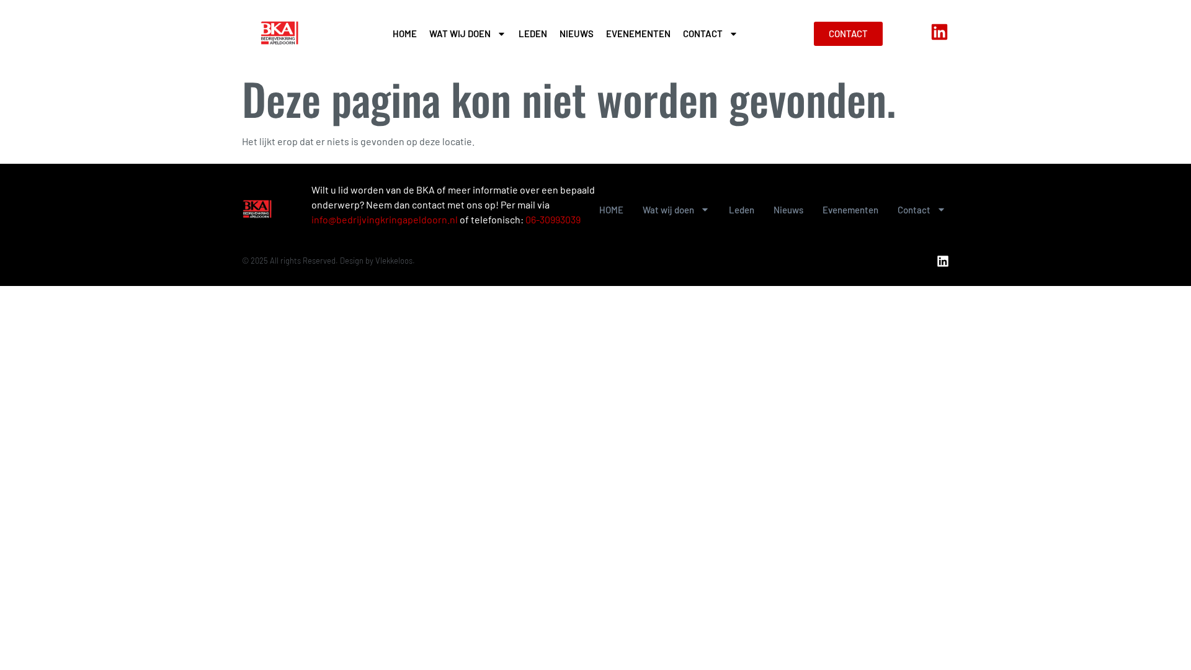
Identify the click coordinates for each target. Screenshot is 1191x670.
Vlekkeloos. (395, 261)
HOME (405, 33)
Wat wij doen (460, 33)
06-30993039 (553, 219)
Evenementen (638, 33)
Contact (703, 33)
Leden (533, 33)
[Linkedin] (939, 32)
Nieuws (577, 33)
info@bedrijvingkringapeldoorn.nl (384, 219)
